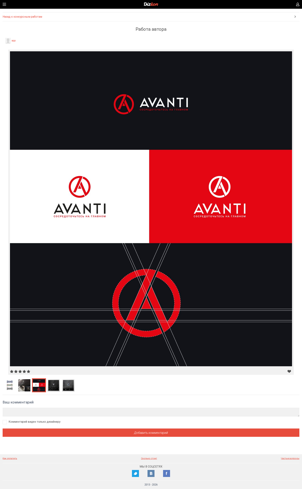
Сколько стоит (149, 458)
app (14, 40)
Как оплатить (10, 458)
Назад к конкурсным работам (22, 16)
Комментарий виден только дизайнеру (34, 421)
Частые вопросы (290, 458)
